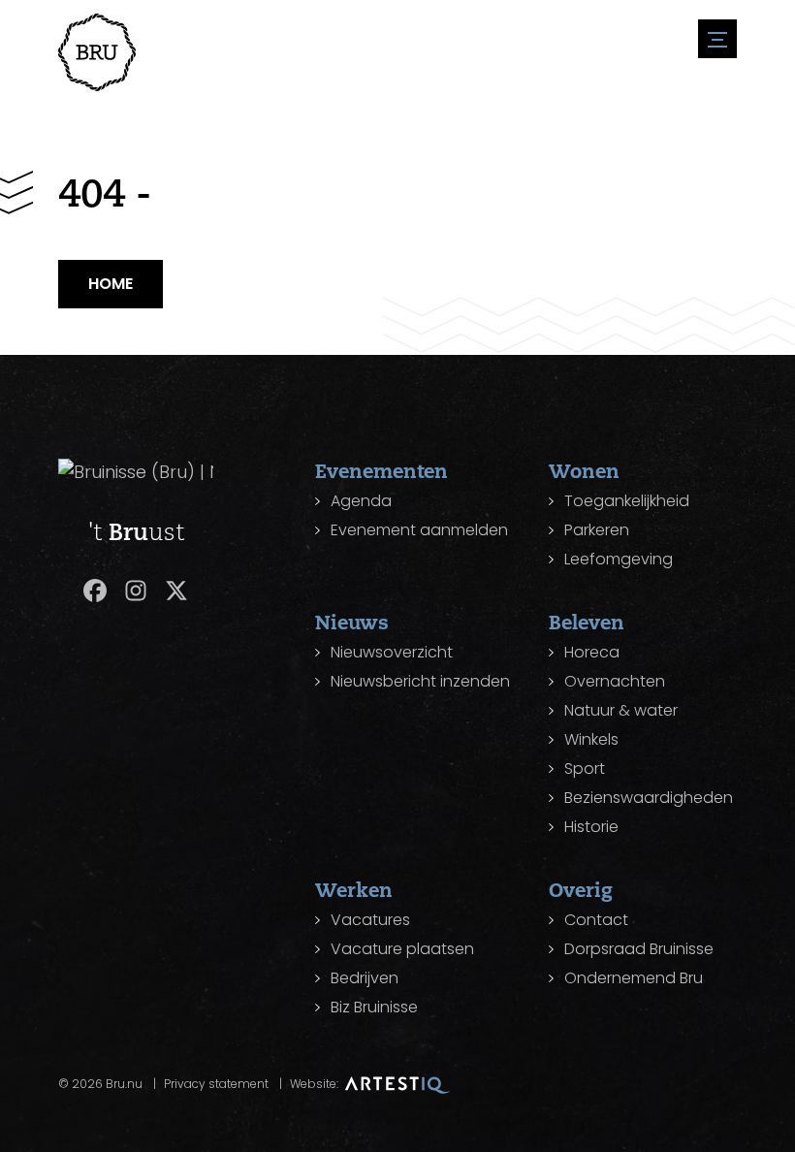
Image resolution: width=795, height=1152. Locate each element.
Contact (596, 920)
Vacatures (370, 920)
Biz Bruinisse (374, 1007)
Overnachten (614, 681)
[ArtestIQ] (397, 1083)
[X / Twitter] (176, 590)
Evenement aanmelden (419, 530)
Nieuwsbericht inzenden (420, 681)
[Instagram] (135, 590)
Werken (354, 890)
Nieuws (352, 622)
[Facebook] (95, 590)
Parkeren (596, 530)
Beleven (586, 622)
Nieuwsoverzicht (392, 652)
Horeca (592, 652)
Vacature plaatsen (402, 949)
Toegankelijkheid (626, 501)
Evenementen (381, 471)
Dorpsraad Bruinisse (639, 949)
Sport (584, 768)
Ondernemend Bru (633, 978)
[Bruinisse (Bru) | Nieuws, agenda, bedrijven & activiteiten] (97, 52)
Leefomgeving (618, 559)
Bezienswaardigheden (648, 797)
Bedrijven (364, 978)
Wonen (584, 471)
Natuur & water (621, 710)
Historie (591, 827)
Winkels (591, 739)
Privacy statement (216, 1083)
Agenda (361, 501)
